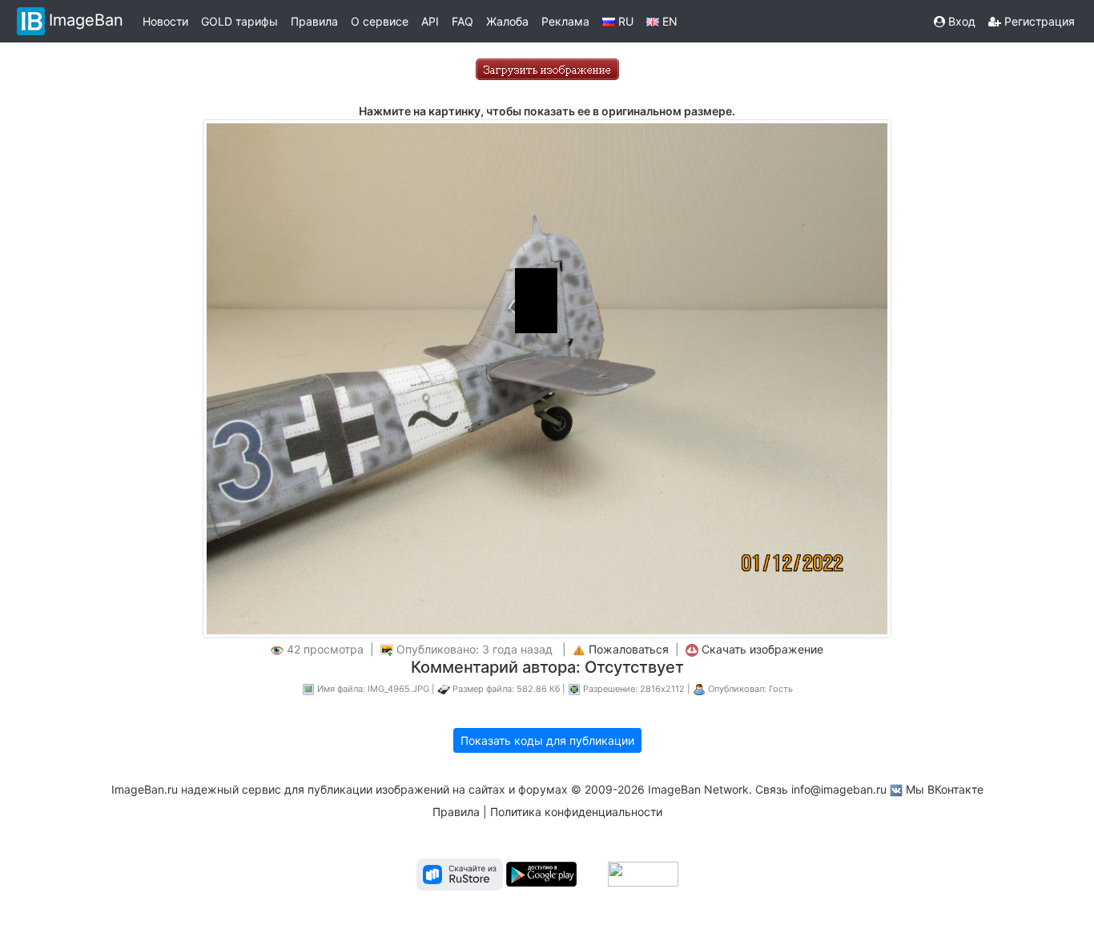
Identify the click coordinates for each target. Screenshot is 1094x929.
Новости (165, 21)
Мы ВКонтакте (944, 789)
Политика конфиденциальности (576, 811)
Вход (960, 21)
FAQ (462, 21)
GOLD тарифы (239, 21)
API (430, 21)
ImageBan (86, 20)
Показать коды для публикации (547, 740)
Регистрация (1038, 21)
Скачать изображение (762, 649)
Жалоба (507, 21)
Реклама (565, 21)
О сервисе (379, 21)
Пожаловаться (629, 649)
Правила (314, 21)
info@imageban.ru (839, 789)
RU (624, 21)
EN (668, 21)
